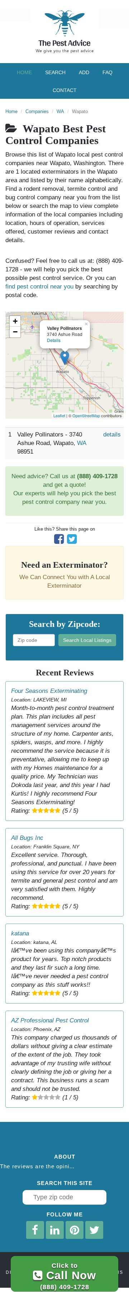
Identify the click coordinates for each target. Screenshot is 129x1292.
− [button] (15, 331)
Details (54, 340)
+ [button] (15, 321)
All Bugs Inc (27, 837)
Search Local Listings (87, 640)
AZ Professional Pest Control (50, 1020)
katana (20, 933)
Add (84, 72)
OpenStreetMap (86, 415)
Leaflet (59, 415)
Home (24, 72)
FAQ (107, 72)
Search (55, 72)
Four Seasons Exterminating (49, 691)
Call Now (68, 1276)
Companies (37, 111)
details (112, 434)
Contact (65, 90)
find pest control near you (39, 286)
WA (60, 111)
